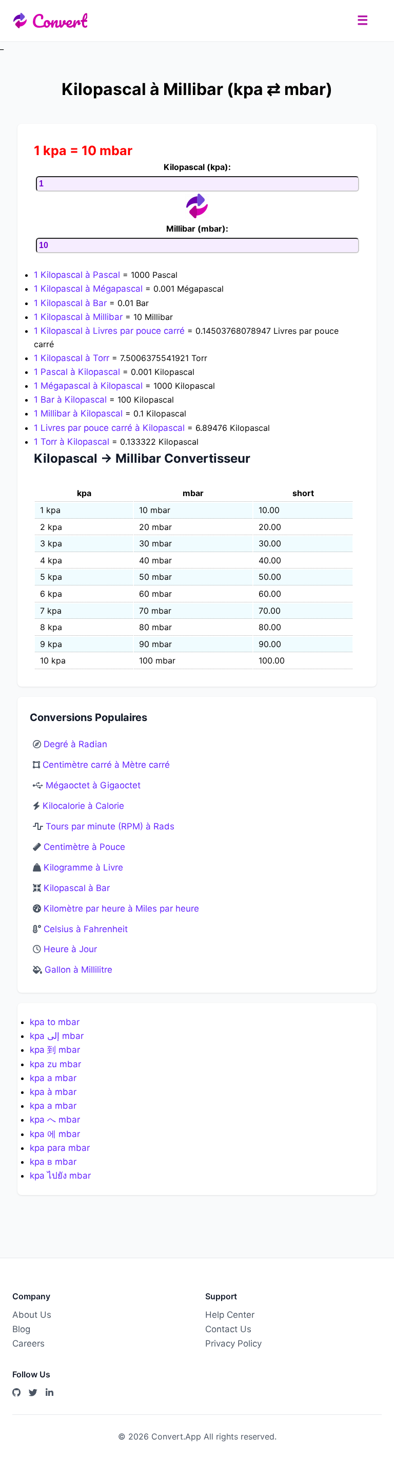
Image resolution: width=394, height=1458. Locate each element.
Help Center (229, 1315)
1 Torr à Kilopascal (73, 442)
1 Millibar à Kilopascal (79, 413)
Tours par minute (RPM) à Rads (110, 826)
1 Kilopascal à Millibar (79, 317)
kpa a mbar (53, 1078)
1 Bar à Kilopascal (71, 399)
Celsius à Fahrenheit (86, 929)
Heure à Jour (70, 949)
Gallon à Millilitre (78, 969)
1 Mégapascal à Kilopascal (89, 386)
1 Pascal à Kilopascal (78, 372)
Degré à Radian (75, 744)
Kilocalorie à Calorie (83, 806)
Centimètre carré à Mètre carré (106, 765)
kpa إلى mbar (57, 1036)
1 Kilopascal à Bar (71, 303)
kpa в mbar (53, 1162)
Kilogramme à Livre (83, 867)
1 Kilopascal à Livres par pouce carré (110, 331)
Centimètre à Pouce (84, 847)
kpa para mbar (60, 1148)
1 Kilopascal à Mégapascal (89, 288)
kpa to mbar (55, 1022)
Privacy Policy (233, 1343)
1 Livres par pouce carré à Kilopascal (110, 428)
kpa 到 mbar (55, 1050)
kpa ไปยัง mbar (60, 1175)
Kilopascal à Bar (77, 888)
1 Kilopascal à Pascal (78, 275)
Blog (21, 1329)
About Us (31, 1315)
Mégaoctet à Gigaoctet (93, 785)
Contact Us (228, 1329)
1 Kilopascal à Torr (73, 358)
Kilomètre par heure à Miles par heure (121, 908)
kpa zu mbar (55, 1064)
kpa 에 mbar (55, 1134)
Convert (59, 20)
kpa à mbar (53, 1092)
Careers (28, 1343)
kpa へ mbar (55, 1119)
